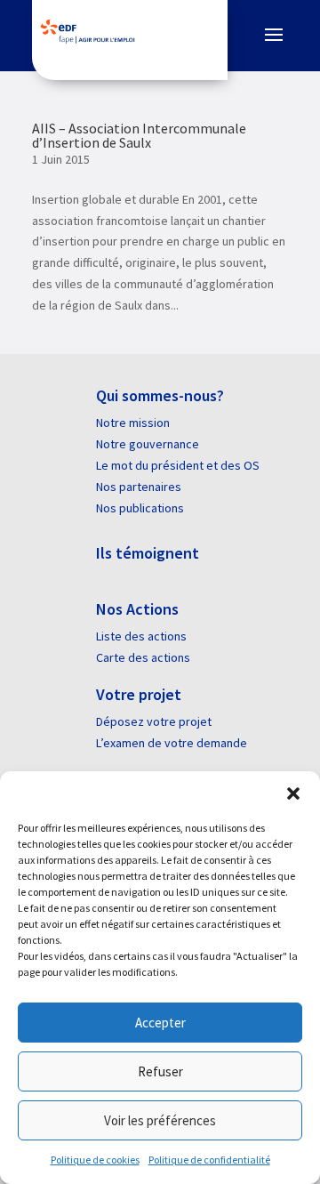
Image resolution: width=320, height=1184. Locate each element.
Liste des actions (141, 636)
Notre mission (133, 423)
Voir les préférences (160, 1120)
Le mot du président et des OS (178, 465)
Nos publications (140, 508)
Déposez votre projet (154, 721)
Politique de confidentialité (209, 1159)
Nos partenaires (138, 487)
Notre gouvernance (147, 444)
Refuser (160, 1071)
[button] (293, 793)
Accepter (160, 1022)
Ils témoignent (147, 553)
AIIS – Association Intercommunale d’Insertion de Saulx (139, 135)
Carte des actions (143, 657)
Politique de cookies (95, 1159)
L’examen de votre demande (171, 743)
